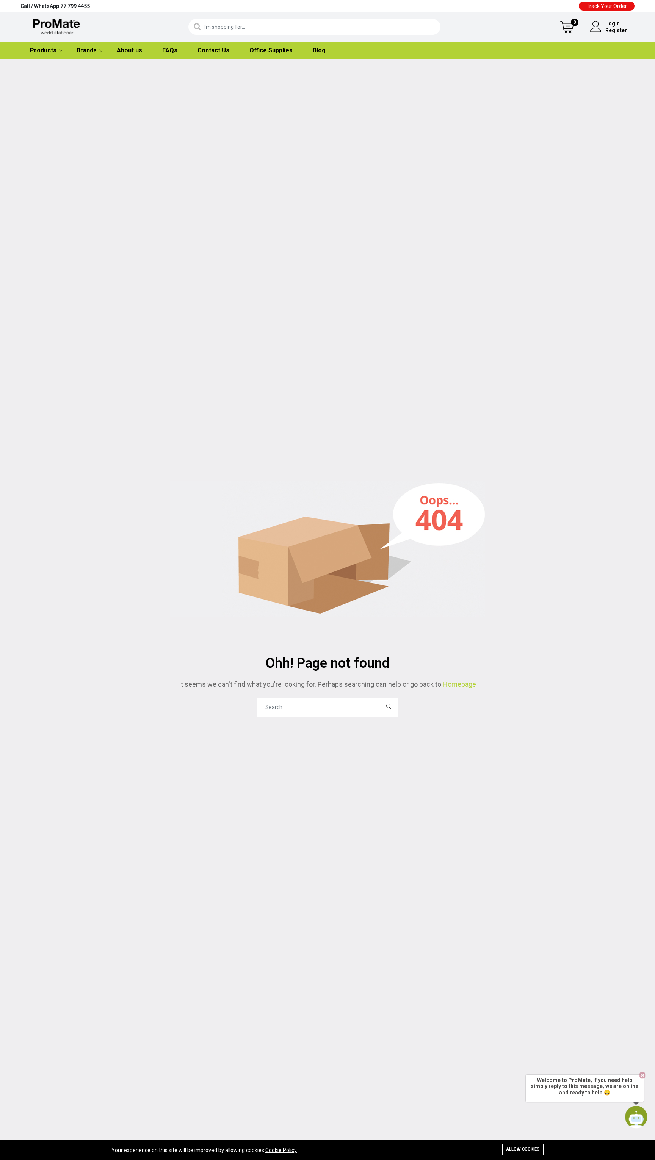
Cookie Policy (281, 1150)
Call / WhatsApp (55, 6)
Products (43, 50)
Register (616, 30)
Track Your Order (606, 6)
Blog (319, 50)
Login (612, 23)
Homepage (458, 684)
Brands (87, 50)
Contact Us (213, 50)
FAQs (169, 50)
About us (129, 50)
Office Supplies (271, 50)
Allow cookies (522, 1149)
